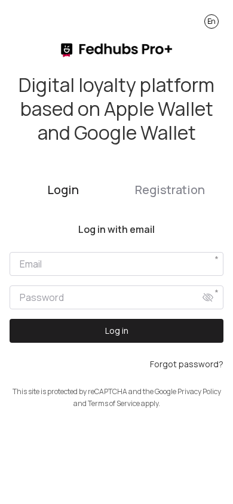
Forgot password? (186, 364)
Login (63, 190)
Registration (170, 190)
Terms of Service (114, 403)
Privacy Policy (199, 391)
